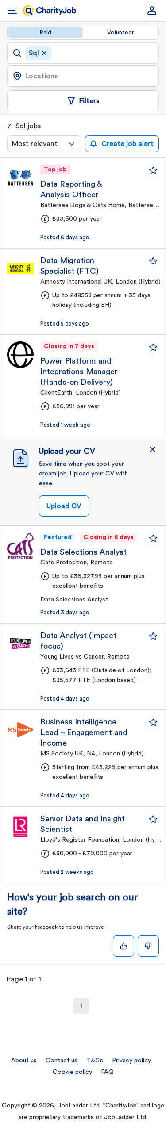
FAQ (107, 1072)
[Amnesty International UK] (20, 268)
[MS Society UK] (20, 729)
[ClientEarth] (20, 354)
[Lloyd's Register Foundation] (20, 826)
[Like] (123, 946)
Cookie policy (72, 1072)
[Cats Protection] (20, 546)
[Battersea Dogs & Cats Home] (20, 178)
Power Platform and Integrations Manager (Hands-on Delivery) (79, 371)
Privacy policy (131, 1060)
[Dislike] (148, 946)
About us (24, 1060)
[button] (152, 449)
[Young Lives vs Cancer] (20, 643)
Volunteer (120, 33)
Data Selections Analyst (83, 552)
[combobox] (44, 143)
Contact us (61, 1060)
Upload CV (63, 506)
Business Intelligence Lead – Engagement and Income (83, 732)
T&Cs (94, 1060)
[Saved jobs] (153, 170)
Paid (45, 33)
